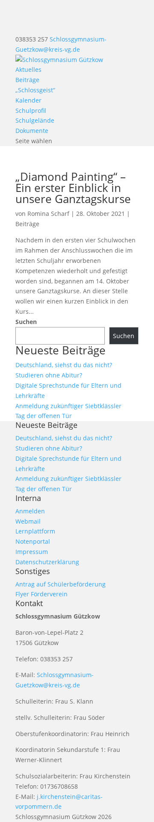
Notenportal (32, 541)
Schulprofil (30, 110)
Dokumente (31, 131)
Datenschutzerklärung (47, 562)
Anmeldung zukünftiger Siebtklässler (68, 406)
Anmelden (30, 511)
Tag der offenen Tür (43, 416)
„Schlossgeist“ (35, 90)
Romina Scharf (48, 213)
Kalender (28, 100)
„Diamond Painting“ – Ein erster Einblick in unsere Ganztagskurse (73, 187)
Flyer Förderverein (41, 594)
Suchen (26, 322)
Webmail (28, 521)
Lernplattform (35, 531)
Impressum (31, 552)
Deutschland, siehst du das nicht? (63, 365)
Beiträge (27, 80)
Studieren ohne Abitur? (48, 375)
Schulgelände (34, 120)
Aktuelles (28, 69)
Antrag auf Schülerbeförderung (60, 584)
